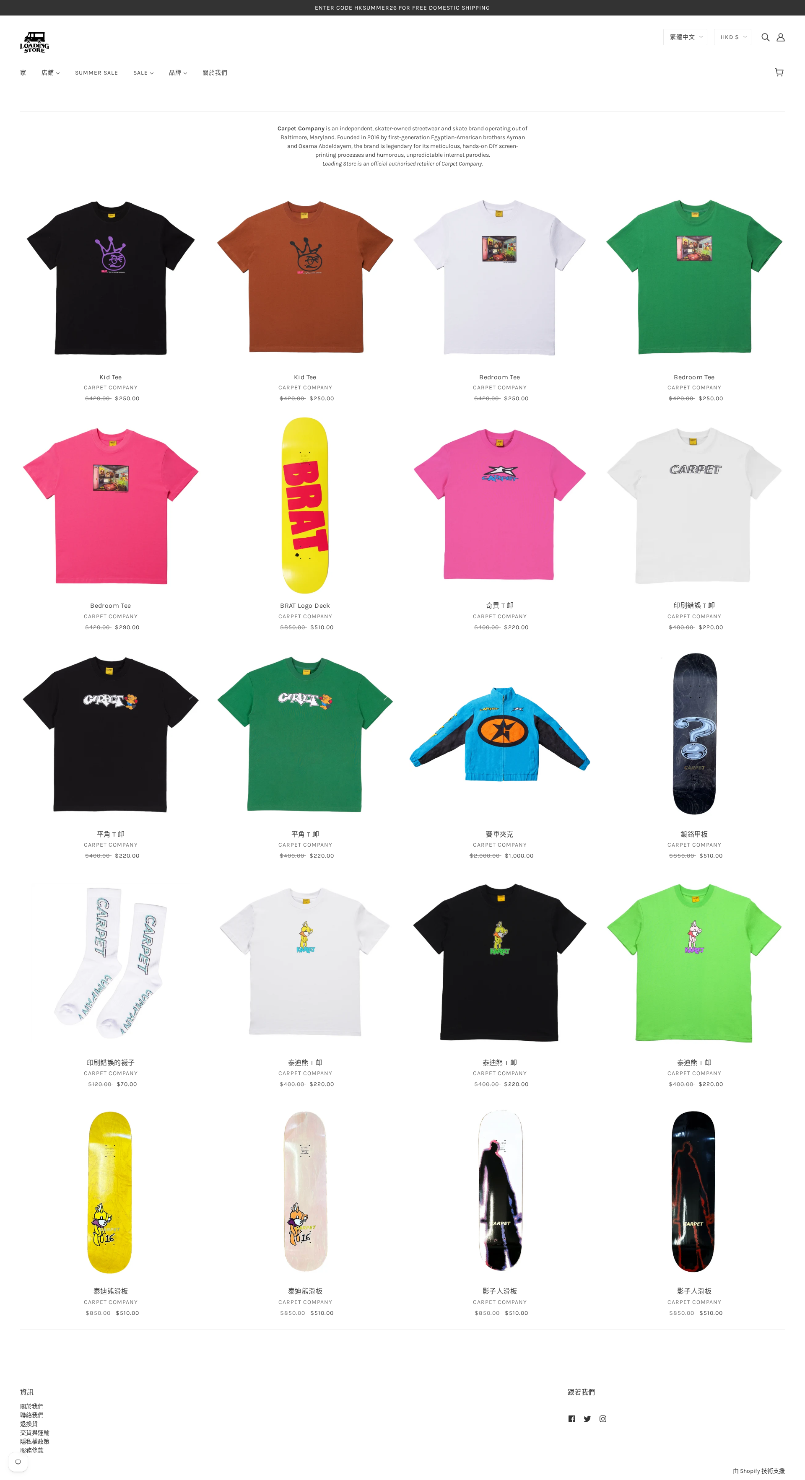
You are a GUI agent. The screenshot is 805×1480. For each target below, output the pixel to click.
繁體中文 (682, 37)
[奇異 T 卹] (499, 505)
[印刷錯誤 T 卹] (694, 505)
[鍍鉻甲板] (694, 734)
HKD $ (730, 37)
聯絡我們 (32, 1415)
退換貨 (29, 1424)
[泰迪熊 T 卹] (305, 962)
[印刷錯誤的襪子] (110, 962)
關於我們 (32, 1406)
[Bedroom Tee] (499, 277)
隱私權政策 (34, 1441)
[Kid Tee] (110, 277)
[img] (765, 37)
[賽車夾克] (499, 734)
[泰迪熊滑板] (110, 1191)
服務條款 (32, 1450)
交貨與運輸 (34, 1432)
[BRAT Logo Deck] (305, 505)
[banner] (34, 42)
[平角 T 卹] (110, 734)
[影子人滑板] (499, 1191)
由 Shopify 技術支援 (759, 1471)
